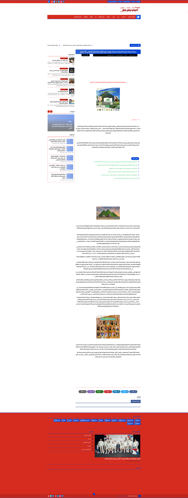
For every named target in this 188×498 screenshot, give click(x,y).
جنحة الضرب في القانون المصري (60, 60)
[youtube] (52, 2)
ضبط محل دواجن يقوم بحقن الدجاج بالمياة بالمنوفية (62, 127)
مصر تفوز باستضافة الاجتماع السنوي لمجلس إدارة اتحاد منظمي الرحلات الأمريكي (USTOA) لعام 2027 (115, 162)
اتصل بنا (120, 1)
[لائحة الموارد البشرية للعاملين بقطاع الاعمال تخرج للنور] (71, 101)
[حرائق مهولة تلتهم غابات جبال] (70, 148)
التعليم (91, 17)
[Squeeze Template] (139, 496)
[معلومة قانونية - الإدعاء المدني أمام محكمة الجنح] (71, 70)
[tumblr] (57, 2)
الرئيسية (138, 1)
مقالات (136, 423)
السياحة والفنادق (77, 17)
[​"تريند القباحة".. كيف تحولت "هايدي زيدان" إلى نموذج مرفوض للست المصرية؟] (71, 80)
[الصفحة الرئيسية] (138, 17)
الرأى (100, 420)
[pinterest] (56, 496)
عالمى (113, 17)
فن (95, 17)
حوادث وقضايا (101, 17)
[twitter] (54, 2)
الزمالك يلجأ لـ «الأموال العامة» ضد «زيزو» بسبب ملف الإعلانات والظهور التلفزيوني (58, 158)
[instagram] (61, 2)
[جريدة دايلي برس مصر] (130, 9)
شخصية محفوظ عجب (63, 91)
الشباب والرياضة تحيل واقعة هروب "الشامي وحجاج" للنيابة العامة (96, 45)
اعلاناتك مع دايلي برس (112, 1)
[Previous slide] (51, 111)
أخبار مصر (123, 17)
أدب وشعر (121, 420)
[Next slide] (49, 111)
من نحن (133, 1)
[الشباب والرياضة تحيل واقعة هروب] (70, 141)
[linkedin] (59, 2)
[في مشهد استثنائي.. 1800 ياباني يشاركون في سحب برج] (70, 167)
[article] (61, 122)
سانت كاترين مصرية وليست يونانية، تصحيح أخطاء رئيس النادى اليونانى (122, 172)
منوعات (129, 423)
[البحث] (49, 2)
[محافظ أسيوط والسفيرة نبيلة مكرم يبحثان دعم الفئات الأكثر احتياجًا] (70, 176)
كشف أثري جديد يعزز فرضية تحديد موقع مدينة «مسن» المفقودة (123, 168)
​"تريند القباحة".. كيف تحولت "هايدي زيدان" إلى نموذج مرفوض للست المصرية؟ (58, 82)
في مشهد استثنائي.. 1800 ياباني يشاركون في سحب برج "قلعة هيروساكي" (57, 167)
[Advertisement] (94, 33)
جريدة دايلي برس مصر (121, 496)
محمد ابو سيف (136, 461)
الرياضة (108, 17)
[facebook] (64, 2)
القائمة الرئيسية (131, 17)
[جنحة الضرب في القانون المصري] (71, 60)
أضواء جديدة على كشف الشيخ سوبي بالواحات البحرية (125, 178)
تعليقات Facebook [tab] (136, 401)
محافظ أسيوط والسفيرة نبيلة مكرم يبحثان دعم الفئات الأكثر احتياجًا (58, 176)
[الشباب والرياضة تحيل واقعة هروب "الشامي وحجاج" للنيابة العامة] (117, 446)
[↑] (94, 494)
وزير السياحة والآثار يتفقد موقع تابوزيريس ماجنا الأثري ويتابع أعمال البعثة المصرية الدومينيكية (117, 165)
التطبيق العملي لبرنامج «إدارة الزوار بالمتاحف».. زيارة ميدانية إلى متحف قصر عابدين (119, 175)
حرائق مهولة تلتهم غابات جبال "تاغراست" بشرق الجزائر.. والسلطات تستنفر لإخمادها (59, 45)
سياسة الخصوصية (126, 1)
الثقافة (107, 420)
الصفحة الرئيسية (119, 55)
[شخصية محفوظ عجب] (71, 91)
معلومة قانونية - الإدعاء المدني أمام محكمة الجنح (59, 71)
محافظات (57, 420)
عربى (118, 17)
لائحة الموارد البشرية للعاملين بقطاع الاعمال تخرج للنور (59, 102)
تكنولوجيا (86, 17)
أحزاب (137, 420)
